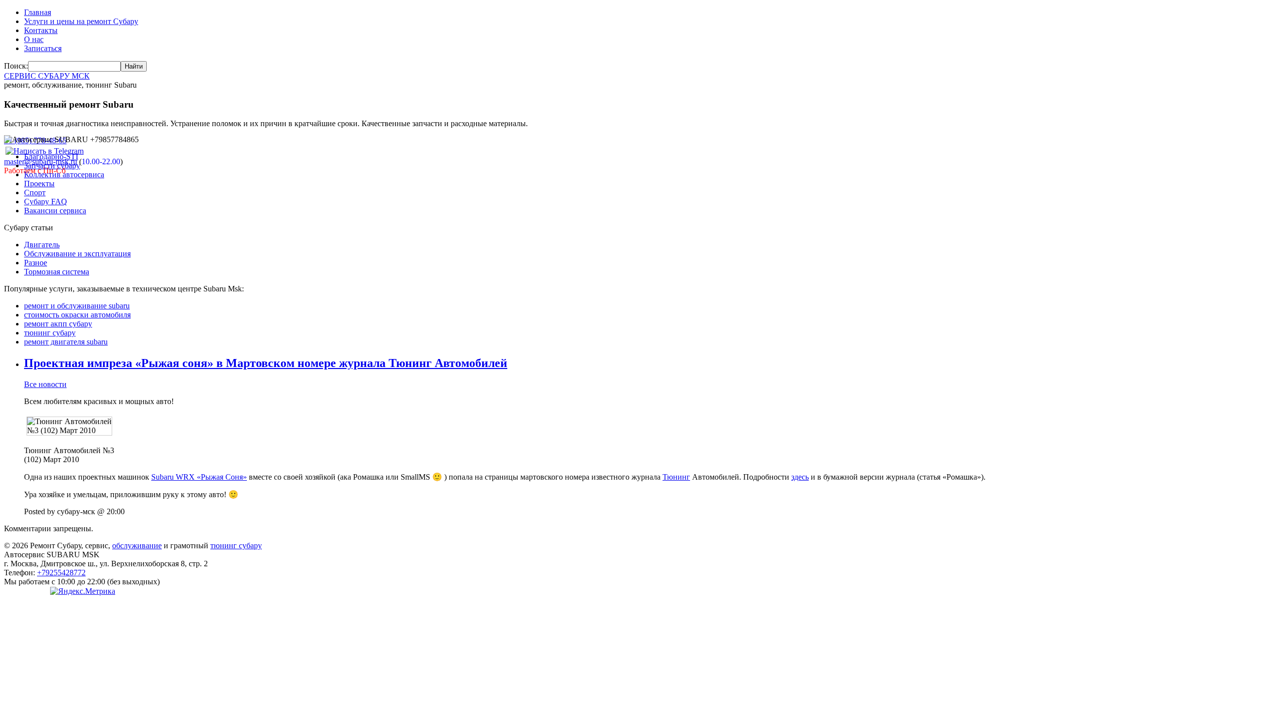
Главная (37, 12)
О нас (34, 39)
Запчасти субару (52, 165)
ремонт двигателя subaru (66, 341)
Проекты (39, 183)
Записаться (43, 48)
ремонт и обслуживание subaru (77, 305)
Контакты (41, 30)
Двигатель (42, 244)
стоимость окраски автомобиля (77, 314)
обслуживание (137, 545)
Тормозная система (56, 271)
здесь (800, 477)
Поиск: (16, 66)
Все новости (45, 384)
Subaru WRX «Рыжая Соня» (199, 477)
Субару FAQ (45, 201)
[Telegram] (44, 151)
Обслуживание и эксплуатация (77, 253)
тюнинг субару (50, 332)
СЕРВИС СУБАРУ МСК (47, 76)
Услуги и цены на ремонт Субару (81, 21)
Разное (35, 262)
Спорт (35, 192)
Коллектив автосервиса (64, 174)
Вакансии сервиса (55, 210)
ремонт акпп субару (58, 323)
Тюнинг (676, 477)
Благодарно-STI (51, 156)
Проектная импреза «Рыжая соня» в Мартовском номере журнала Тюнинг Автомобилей (265, 363)
